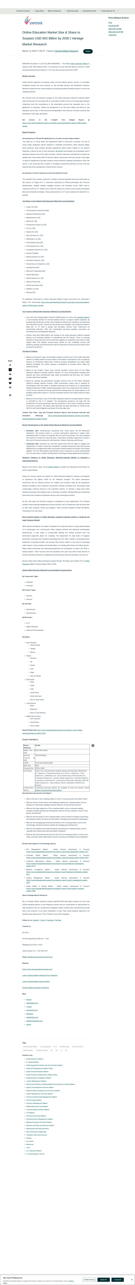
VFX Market (30, 1113)
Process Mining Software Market (37, 1110)
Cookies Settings (89, 1279)
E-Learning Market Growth (35, 1154)
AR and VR (59, 151)
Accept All (117, 1279)
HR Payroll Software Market (36, 1116)
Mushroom (30, 1144)
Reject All (104, 1279)
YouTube (58, 920)
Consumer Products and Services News (23, 11)
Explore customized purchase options (48, 790)
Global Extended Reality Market (37, 1072)
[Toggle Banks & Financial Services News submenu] (65, 11)
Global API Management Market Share (39, 1068)
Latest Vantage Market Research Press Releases (39, 975)
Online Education (28, 1050)
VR (56, 1050)
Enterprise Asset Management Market (39, 1119)
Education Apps (64, 1046)
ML (66, 1050)
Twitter (42, 920)
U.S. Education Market (34, 1151)
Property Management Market (37, 1103)
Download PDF (114, 26)
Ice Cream (29, 1141)
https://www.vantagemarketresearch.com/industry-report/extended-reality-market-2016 (57, 858)
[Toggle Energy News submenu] (46, 11)
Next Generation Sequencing (36, 1132)
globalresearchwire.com (34, 1021)
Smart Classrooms (78, 1046)
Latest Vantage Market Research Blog (36, 982)
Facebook (50, 920)
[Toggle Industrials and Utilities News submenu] (99, 11)
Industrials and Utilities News (89, 11)
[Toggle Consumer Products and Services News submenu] (33, 11)
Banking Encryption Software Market (39, 1122)
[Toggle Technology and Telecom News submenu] (118, 11)
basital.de (29, 1014)
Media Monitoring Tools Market (37, 1106)
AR (51, 1050)
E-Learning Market (52, 467)
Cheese (29, 1138)
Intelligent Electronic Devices (36, 1135)
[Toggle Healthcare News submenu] (80, 11)
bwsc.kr (29, 1000)
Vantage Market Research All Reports (35, 988)
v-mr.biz (29, 1007)
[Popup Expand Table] (92, 745)
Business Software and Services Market (40, 1125)
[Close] (132, 1279)
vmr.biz (28, 1024)
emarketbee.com (32, 1017)
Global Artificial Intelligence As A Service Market (43, 1091)
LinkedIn (36, 920)
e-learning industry (83, 317)
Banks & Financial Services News (55, 11)
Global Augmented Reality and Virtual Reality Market (44, 1065)
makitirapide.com (32, 1003)
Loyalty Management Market (36, 1081)
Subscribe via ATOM (116, 32)
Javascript (112, 35)
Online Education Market (79, 64)
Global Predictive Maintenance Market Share (41, 1075)
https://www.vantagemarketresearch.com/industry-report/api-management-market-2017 (57, 852)
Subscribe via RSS (115, 29)
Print (110, 23)
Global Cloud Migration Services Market (40, 1087)
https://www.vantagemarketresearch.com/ (37, 969)
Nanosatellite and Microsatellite (37, 1129)
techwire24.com (32, 1010)
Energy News (39, 11)
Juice (28, 1148)
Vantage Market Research (66, 51)
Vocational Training (41, 1050)
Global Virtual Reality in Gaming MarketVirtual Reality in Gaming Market (50, 1084)
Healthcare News (73, 11)
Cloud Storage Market (34, 1100)
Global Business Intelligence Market (38, 1078)
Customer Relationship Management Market (41, 1097)
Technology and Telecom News (108, 11)
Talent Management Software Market (39, 1094)
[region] (67, 1280)
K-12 (55, 1046)
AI (61, 1050)
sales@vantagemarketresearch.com (39, 957)
